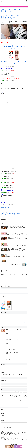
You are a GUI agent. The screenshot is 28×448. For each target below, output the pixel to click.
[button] (26, 296)
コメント (2, 276)
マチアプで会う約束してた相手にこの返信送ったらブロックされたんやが (11, 374)
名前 (1, 271)
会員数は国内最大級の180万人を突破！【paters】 (8, 17)
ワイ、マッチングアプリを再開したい (6, 315)
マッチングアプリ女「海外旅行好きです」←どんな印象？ (9, 320)
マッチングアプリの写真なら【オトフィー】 (7, 212)
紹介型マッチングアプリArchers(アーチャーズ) (7, 11)
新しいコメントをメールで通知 (5, 285)
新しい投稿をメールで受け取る (5, 286)
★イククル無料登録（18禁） (5, 10)
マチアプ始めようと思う (4, 372)
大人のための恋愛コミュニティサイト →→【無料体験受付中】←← (10, 9)
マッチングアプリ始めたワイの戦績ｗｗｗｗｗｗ (8, 370)
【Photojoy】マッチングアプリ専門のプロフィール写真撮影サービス (11, 15)
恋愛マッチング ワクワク (4, 16)
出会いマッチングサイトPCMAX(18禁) (6, 18)
